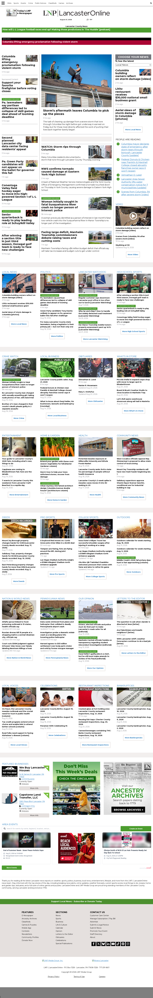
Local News (9, 272)
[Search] (151, 3)
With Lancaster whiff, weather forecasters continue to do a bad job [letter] (134, 641)
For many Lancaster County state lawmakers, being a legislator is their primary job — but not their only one (57, 324)
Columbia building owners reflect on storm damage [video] (133, 75)
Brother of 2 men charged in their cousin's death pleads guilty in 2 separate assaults (17, 406)
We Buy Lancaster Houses (32, 769)
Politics (45, 272)
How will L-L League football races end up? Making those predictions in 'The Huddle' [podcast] (56, 29)
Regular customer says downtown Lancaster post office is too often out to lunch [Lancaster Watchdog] (95, 300)
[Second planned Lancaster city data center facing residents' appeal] (32, 139)
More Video (133, 254)
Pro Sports (47, 517)
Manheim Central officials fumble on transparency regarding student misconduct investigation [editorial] (95, 642)
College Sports (88, 517)
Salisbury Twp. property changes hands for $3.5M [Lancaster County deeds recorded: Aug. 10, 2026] (18, 556)
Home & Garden (50, 435)
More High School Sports (133, 331)
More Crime (19, 418)
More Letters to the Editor (134, 653)
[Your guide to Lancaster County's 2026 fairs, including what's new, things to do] (19, 446)
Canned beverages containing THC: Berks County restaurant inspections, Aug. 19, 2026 (95, 733)
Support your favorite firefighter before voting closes (19, 87)
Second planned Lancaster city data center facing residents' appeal (15, 143)
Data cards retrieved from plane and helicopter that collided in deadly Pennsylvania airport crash (57, 624)
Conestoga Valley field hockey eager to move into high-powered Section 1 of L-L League (19, 192)
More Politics (57, 336)
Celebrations (48, 685)
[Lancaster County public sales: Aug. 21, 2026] (57, 367)
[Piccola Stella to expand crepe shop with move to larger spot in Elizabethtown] (134, 367)
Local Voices (10, 685)
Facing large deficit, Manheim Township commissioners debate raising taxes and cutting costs (62, 236)
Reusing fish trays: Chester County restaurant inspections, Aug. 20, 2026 (94, 721)
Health (83, 435)
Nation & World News (16, 598)
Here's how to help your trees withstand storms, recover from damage (54, 474)
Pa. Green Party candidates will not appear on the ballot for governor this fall (18, 167)
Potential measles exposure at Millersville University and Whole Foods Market (93, 461)
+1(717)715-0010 (27, 779)
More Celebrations (57, 735)
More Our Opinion (95, 668)
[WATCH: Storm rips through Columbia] (100, 152)
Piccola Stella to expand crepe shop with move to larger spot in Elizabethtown (133, 382)
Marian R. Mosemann (88, 385)
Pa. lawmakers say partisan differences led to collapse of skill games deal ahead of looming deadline (18, 110)
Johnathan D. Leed (131, 175)
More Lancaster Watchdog (95, 339)
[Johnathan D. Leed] (96, 367)
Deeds (6, 517)
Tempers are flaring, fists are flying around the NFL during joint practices (56, 551)
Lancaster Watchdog (92, 272)
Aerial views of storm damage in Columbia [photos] (125, 115)
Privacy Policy (53, 977)
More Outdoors (134, 572)
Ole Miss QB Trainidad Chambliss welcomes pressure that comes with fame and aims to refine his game (95, 564)
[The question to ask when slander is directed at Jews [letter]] (134, 610)
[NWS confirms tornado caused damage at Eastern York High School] (100, 174)
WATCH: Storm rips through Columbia (61, 148)
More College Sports (95, 576)
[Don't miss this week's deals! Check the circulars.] (76, 788)
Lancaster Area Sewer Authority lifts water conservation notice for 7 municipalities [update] (134, 183)
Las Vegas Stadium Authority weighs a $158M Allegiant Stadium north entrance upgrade (57, 562)
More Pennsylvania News (57, 658)
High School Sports (129, 272)
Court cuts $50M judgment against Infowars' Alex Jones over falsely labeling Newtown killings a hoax (18, 646)
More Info (34, 788)
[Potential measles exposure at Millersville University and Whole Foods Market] (96, 446)
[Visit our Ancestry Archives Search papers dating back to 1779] (127, 788)
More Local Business (57, 416)
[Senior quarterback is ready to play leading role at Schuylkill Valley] (32, 213)
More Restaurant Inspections (95, 745)
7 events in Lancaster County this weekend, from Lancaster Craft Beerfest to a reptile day (17, 482)
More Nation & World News (19, 658)
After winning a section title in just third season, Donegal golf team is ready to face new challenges (17, 243)
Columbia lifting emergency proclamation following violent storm (40, 42)
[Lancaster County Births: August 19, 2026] (57, 697)
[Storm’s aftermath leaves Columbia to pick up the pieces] (76, 80)
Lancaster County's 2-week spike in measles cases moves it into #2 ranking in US (95, 482)
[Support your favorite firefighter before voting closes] (32, 81)
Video (119, 204)
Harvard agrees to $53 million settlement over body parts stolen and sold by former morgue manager (57, 646)
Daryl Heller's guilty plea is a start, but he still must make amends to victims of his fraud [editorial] (94, 656)
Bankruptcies (125, 685)
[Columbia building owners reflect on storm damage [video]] (145, 72)
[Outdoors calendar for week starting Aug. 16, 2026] (134, 528)
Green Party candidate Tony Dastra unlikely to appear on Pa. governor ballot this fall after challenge (56, 313)
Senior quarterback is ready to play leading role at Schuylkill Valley (18, 219)
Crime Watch (10, 356)
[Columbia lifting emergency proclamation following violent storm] (32, 58)
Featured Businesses (15, 764)
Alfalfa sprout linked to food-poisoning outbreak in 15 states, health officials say (16, 624)
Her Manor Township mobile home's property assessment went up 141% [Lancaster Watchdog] (95, 327)
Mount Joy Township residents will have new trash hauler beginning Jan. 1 (134, 471)
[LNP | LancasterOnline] (76, 13)
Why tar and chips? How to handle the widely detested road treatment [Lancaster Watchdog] (95, 313)
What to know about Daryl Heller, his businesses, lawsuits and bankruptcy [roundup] (57, 403)
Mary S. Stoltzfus (86, 392)
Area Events (10, 824)
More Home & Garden (57, 500)
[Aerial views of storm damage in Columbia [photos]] (145, 112)
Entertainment (11, 435)
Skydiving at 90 (123, 245)
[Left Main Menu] (3, 3)
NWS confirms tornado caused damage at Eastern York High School (60, 171)
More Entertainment (19, 495)
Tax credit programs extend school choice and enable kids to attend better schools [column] (18, 724)
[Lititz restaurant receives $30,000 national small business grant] (145, 90)
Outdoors (123, 517)
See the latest (126, 61)
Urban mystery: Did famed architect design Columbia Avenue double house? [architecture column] (56, 488)
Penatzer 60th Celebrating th (53, 726)
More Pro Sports (57, 574)
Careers (102, 977)
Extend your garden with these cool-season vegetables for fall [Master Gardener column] (57, 463)
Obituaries (85, 356)
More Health (95, 495)
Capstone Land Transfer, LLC (30, 796)
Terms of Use (79, 977)
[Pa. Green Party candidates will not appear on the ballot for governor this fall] (32, 163)
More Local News (133, 130)
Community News (127, 435)
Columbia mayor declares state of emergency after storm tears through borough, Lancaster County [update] (135, 150)
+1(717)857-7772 (28, 806)
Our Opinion (86, 598)
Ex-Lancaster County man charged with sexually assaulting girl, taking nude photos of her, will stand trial (18, 395)
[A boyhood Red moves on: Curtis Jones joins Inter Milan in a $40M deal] (57, 528)
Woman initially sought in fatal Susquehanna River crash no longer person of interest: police (59, 206)
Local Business (49, 356)
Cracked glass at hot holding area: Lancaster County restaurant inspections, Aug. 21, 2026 (94, 711)
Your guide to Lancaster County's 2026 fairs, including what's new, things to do (17, 461)
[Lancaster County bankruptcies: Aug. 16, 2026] (134, 697)
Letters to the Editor (131, 598)
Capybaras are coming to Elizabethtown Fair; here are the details (17, 471)
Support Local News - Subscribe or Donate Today (76, 901)
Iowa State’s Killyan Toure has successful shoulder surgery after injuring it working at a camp (94, 542)
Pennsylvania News (52, 598)
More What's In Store (133, 411)
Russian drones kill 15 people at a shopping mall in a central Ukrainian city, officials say (18, 634)
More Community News (133, 497)
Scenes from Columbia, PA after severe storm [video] (135, 193)
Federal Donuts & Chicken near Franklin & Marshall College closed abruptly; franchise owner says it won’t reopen (135, 165)
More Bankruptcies (133, 738)
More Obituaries (95, 401)
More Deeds (18, 581)
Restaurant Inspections (94, 685)
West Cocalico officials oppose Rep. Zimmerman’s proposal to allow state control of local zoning (134, 461)
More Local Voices (19, 745)
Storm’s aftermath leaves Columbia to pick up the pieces (76, 112)
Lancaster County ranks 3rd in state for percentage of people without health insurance (95, 471)
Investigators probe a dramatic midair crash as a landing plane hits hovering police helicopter (57, 634)
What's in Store (127, 356)
